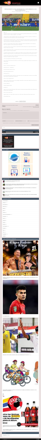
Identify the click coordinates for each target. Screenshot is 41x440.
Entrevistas (4, 216)
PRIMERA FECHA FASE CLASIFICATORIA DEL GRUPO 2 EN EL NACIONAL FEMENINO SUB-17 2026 (18, 191)
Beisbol (4, 208)
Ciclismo (4, 212)
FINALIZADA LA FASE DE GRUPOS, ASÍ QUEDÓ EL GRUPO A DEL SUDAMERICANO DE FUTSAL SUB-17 (16, 354)
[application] (20, 132)
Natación (4, 224)
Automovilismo (5, 204)
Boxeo (4, 210)
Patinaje (4, 228)
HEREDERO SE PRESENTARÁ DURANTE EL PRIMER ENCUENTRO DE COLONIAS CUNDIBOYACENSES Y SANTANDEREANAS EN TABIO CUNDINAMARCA (20, 278)
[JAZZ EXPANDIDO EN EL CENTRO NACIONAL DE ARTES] (4, 181)
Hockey (4, 222)
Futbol (26, 11)
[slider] (37, 132)
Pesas (3, 230)
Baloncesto (4, 206)
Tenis (3, 232)
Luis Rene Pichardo (18, 11)
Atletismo (4, 202)
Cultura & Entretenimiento (12, 181)
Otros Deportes (5, 226)
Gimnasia (4, 220)
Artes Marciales (5, 200)
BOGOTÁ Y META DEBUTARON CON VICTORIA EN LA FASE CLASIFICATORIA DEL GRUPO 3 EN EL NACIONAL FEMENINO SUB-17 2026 (21, 195)
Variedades (10, 185)
